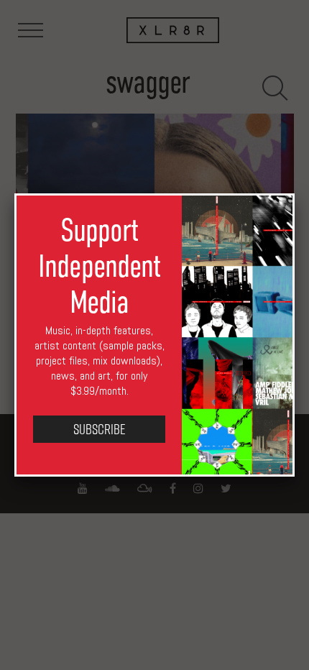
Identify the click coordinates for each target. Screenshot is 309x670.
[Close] (295, 193)
